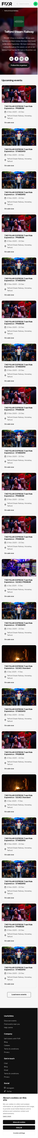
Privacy (7, 1052)
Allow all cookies (19, 1122)
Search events (24, 4)
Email (6, 1070)
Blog (6, 1042)
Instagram (10, 1088)
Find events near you (12, 1024)
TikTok (9, 1091)
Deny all (19, 1127)
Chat (6, 1063)
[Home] (7, 4)
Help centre (8, 1027)
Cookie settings (19, 1133)
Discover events (10, 1021)
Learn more (7, 1116)
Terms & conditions (11, 1049)
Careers (7, 1045)
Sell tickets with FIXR (12, 1039)
